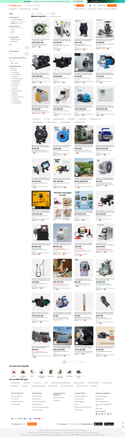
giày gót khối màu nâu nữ (95, 119)
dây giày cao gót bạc (107, 382)
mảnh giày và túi (37, 382)
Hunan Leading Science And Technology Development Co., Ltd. (105, 113)
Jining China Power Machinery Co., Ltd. (62, 354)
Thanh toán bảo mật (36, 396)
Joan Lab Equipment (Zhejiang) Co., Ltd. (40, 112)
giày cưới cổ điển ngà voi (66, 122)
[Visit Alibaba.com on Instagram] (105, 414)
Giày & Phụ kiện (40, 13)
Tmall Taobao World (55, 430)
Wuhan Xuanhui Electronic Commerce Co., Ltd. (62, 288)
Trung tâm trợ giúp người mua (81, 396)
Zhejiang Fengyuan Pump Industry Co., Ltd (84, 318)
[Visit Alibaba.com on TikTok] (111, 414)
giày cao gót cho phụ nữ (82, 386)
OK (27, 47)
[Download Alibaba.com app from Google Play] (109, 424)
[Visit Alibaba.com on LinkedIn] (99, 414)
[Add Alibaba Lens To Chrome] (32, 424)
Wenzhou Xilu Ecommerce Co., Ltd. (39, 286)
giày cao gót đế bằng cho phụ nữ (38, 386)
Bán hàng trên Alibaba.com (102, 396)
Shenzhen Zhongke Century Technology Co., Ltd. (84, 81)
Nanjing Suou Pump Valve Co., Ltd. (103, 81)
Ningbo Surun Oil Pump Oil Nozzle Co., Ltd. (41, 355)
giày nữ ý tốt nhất (37, 119)
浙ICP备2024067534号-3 (99, 434)
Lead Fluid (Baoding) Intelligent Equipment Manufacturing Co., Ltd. (62, 113)
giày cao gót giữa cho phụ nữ (67, 386)
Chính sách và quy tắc (37, 409)
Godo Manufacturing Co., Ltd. (81, 48)
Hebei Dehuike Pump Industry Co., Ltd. (61, 153)
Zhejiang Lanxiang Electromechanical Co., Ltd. (84, 186)
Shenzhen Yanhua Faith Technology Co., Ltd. (105, 321)
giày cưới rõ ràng (82, 119)
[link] (123, 423)
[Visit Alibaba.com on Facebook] (96, 414)
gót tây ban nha (15, 386)
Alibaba (32, 13)
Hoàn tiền (77, 404)
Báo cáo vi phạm (78, 409)
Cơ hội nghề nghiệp (15, 404)
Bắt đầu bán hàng (99, 398)
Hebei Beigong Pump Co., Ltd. (59, 186)
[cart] (95, 5)
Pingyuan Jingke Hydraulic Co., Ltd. (82, 285)
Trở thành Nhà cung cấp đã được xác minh (104, 405)
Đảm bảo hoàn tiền (36, 398)
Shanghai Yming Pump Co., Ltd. (39, 45)
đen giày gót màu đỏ (16, 382)
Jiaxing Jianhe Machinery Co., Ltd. (103, 47)
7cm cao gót (47, 119)
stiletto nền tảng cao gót (59, 119)
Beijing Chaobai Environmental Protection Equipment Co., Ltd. (84, 151)
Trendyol (78, 430)
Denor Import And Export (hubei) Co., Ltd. (41, 81)
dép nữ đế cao (94, 386)
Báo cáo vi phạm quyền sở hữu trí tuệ (83, 407)
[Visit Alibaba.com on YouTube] (108, 414)
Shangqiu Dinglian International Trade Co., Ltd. (41, 218)
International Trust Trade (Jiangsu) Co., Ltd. (105, 288)
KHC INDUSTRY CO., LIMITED (81, 254)
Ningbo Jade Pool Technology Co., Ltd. (40, 320)
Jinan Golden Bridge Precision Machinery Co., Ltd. (105, 184)
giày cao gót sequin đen (38, 122)
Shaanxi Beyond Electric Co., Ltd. (103, 153)
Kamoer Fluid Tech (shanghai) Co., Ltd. (61, 252)
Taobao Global (68, 430)
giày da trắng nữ (71, 119)
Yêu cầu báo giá (56, 400)
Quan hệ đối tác (99, 408)
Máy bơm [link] (53, 13)
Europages (83, 430)
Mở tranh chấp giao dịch (80, 401)
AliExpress (42, 430)
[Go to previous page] (61, 362)
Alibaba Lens (17, 424)
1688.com (47, 430)
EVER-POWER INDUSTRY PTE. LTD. (61, 318)
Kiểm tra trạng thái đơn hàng (102, 401)
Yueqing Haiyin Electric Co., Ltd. (82, 218)
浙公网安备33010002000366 (86, 434)
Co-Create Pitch (15, 398)
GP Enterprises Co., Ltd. (58, 81)
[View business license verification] (75, 435)
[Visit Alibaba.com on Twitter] (102, 414)
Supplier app (64, 424)
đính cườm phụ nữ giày (79, 382)
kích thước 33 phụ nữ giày (93, 382)
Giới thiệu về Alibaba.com (17, 393)
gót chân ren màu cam (52, 122)
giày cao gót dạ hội (53, 386)
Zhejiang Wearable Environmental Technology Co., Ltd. (41, 252)
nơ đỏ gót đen (25, 386)
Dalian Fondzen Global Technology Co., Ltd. (41, 151)
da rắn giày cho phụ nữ (79, 122)
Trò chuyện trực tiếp (79, 398)
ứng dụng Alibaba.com (87, 424)
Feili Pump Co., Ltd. (57, 48)
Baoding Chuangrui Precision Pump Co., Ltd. (105, 250)
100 (82, 361)
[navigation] (19, 188)
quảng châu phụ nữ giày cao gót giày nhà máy (61, 382)
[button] (74, 5)
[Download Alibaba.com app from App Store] (98, 424)
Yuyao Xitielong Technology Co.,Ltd (39, 186)
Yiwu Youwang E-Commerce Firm (103, 218)
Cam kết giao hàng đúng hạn (38, 401)
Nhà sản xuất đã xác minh (59, 397)
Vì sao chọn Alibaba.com (16, 396)
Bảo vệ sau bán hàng (37, 404)
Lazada (62, 430)
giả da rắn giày (27, 382)
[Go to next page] (84, 362)
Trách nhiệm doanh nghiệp (17, 401)
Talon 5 (46, 382)
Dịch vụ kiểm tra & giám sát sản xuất (40, 407)
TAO (74, 430)
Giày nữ (47, 13)
